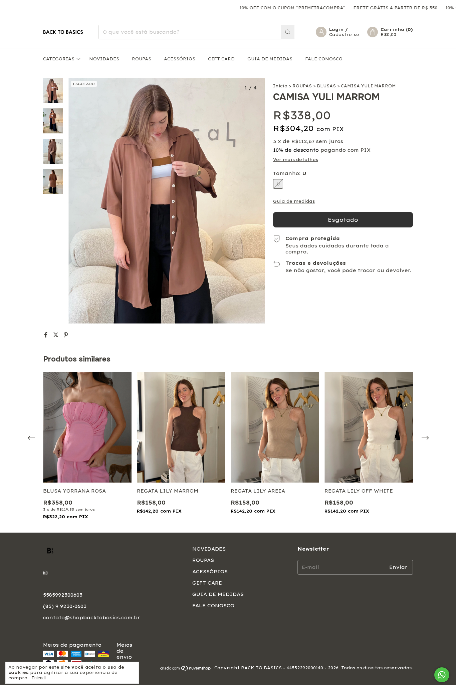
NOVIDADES (104, 58)
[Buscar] (287, 32)
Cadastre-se (344, 34)
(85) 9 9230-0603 (64, 606)
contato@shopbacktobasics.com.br (91, 618)
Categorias (58, 58)
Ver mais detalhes (295, 159)
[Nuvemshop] (186, 669)
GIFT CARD (221, 58)
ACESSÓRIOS (179, 58)
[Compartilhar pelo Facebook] (46, 334)
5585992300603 (62, 595)
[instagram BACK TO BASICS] (45, 573)
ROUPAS (141, 58)
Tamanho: (289, 173)
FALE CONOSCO (324, 58)
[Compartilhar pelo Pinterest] (65, 334)
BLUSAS (326, 85)
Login (336, 29)
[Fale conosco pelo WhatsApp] (441, 674)
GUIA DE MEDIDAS (269, 58)
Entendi (39, 678)
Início (280, 85)
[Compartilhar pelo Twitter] (56, 334)
